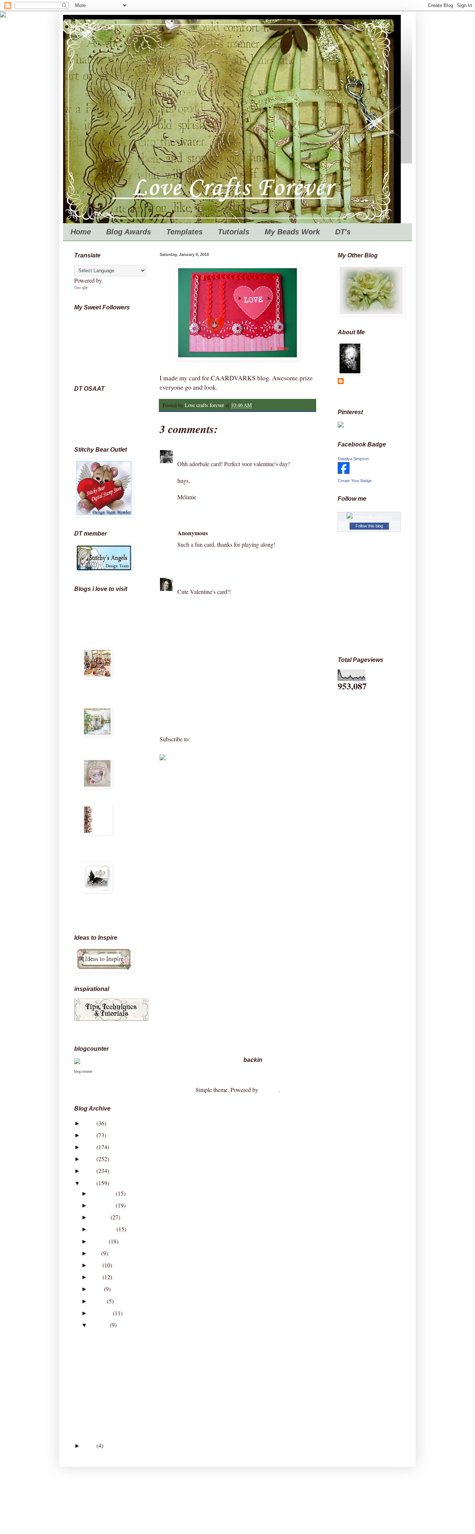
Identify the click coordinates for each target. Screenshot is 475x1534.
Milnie (185, 452)
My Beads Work (292, 232)
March (98, 1301)
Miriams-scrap (100, 800)
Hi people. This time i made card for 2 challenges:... (149, 1370)
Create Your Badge (355, 480)
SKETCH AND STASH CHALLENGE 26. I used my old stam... (167, 1404)
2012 (89, 1159)
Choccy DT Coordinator (106, 402)
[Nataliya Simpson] (344, 471)
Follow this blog (369, 526)
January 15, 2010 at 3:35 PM (231, 580)
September (103, 1229)
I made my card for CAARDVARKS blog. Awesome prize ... (161, 1393)
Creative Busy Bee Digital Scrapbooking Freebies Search (108, 911)
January (100, 1325)
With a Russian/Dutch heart (108, 624)
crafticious (95, 858)
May (96, 1277)
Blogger (269, 1089)
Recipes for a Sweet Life (106, 606)
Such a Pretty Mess (106, 702)
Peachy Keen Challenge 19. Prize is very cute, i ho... (150, 1428)
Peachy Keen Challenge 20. (121, 1358)
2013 (89, 1147)
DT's (343, 232)
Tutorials (233, 232)
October (100, 1217)
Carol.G (105, 419)
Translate (99, 288)
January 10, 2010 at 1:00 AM (244, 533)
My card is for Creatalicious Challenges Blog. (142, 1335)
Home (81, 232)
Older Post (301, 725)
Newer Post (175, 725)
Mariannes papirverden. (98, 751)
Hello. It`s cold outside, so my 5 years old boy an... (148, 1381)
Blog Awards (128, 232)
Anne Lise (106, 411)
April (97, 1289)
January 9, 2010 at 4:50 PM (228, 452)
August (99, 1241)
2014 (89, 1135)
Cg (105, 427)
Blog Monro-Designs (108, 847)
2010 (89, 1183)
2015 (89, 1123)
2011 (89, 1170)
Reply (184, 508)
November (103, 1205)
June (96, 1265)
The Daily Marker (105, 690)
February (101, 1313)
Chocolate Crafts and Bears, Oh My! (106, 641)
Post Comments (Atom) (219, 739)
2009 (89, 1445)
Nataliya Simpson (353, 458)
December (103, 1193)
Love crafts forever (368, 382)
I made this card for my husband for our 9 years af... (149, 1347)
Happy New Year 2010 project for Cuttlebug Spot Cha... (155, 1416)
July (95, 1253)
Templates (184, 232)
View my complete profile (368, 393)
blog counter (83, 1071)
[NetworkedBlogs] (369, 516)
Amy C (186, 580)
